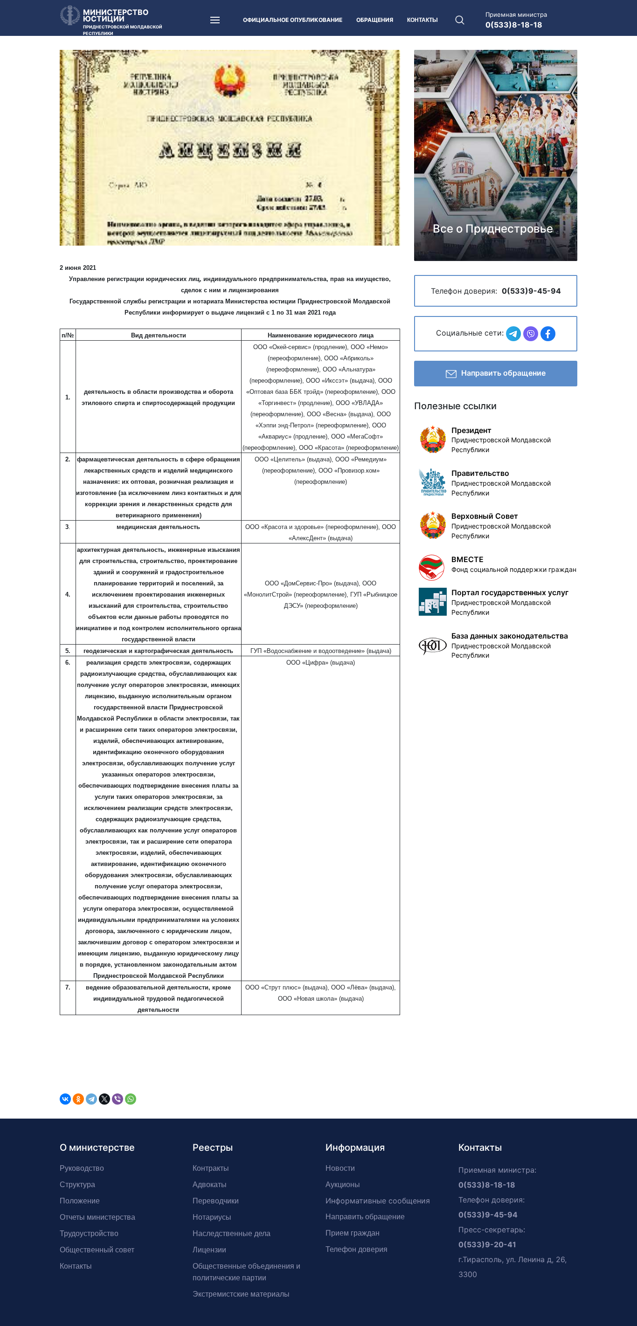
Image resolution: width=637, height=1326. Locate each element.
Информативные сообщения (377, 1200)
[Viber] (117, 1099)
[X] (104, 1099)
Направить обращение (503, 373)
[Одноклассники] (78, 1099)
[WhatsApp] (130, 1099)
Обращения (374, 19)
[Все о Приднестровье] (495, 154)
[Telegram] (91, 1099)
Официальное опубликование (292, 19)
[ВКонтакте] (65, 1099)
